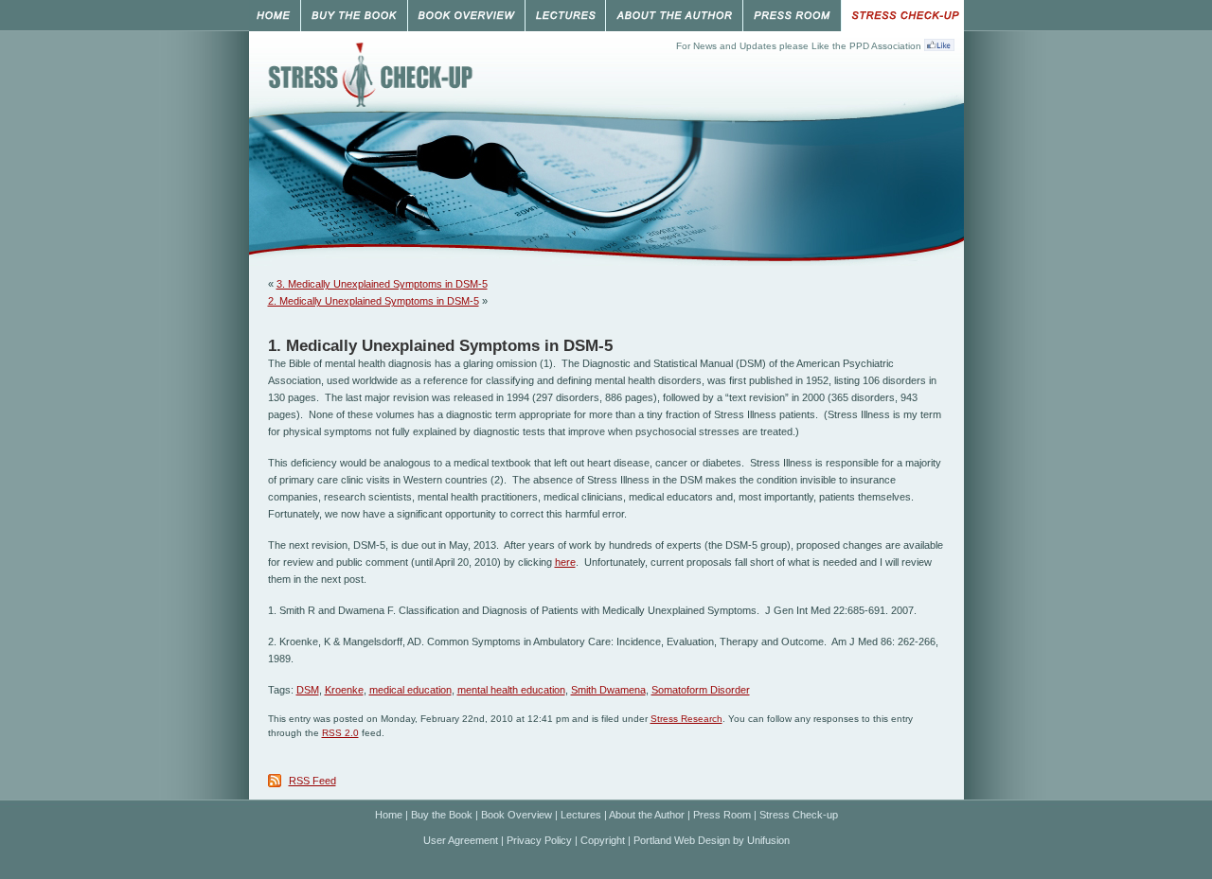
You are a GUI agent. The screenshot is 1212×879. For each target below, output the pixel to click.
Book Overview (516, 814)
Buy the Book (441, 814)
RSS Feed (312, 780)
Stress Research (686, 718)
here (565, 562)
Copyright (602, 840)
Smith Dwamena (608, 689)
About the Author (647, 814)
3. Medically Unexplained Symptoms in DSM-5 (382, 284)
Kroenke (344, 689)
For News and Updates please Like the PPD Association (798, 46)
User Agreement (460, 840)
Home (388, 814)
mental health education (511, 689)
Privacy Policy (539, 840)
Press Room (722, 814)
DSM (307, 689)
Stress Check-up (798, 814)
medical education (410, 689)
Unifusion (768, 840)
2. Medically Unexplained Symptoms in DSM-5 (373, 301)
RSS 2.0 (340, 733)
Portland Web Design (681, 840)
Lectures (581, 814)
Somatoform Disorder (700, 689)
